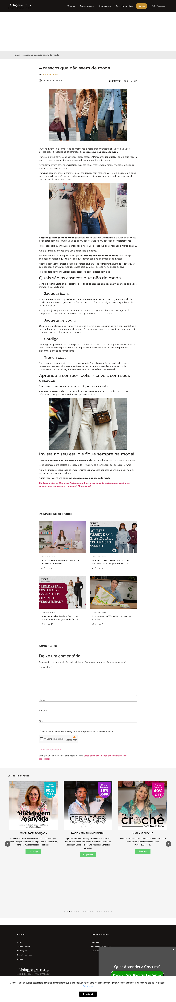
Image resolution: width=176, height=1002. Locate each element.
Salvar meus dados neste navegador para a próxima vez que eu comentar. (77, 731)
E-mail (43, 711)
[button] (7, 844)
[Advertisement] (88, 31)
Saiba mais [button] (88, 986)
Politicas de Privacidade (101, 947)
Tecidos (71, 6)
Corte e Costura (87, 6)
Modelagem (105, 6)
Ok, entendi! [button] (88, 994)
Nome (43, 700)
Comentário (45, 667)
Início (17, 55)
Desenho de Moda (124, 6)
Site (41, 721)
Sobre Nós (95, 942)
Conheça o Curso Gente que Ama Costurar (137, 975)
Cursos (141, 6)
